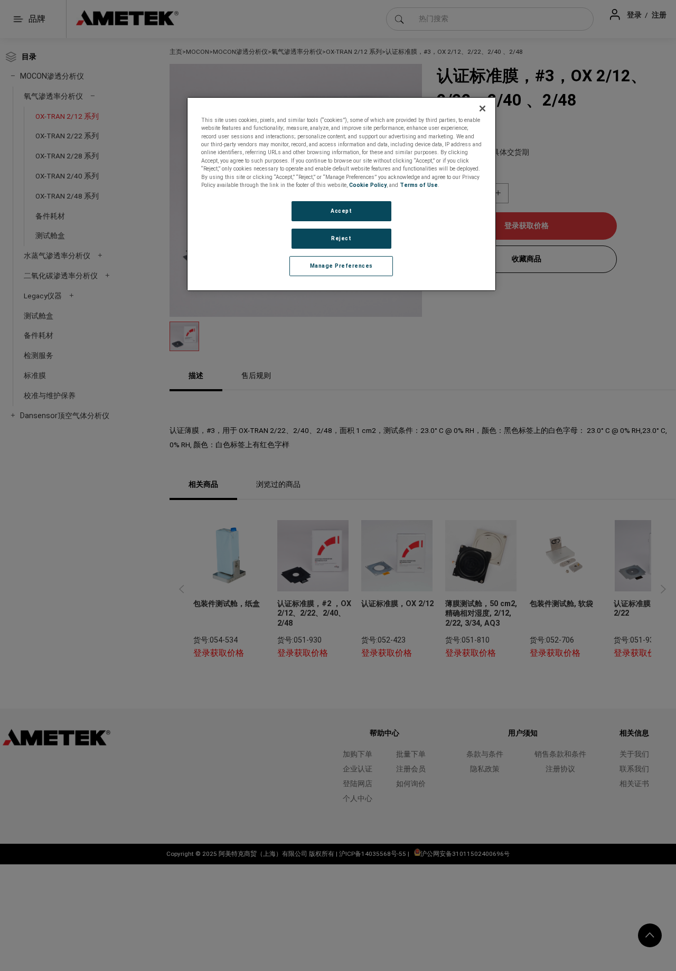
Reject (341, 238)
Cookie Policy (368, 185)
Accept (341, 211)
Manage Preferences (341, 265)
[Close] (482, 108)
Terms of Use (419, 185)
